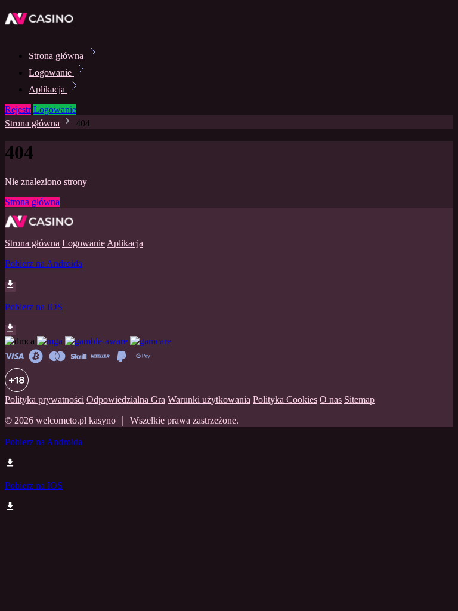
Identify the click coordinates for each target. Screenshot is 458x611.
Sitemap (359, 399)
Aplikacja (48, 89)
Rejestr (18, 109)
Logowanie (51, 72)
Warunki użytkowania (209, 399)
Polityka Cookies (285, 399)
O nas (331, 399)
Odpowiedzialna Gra (125, 399)
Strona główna (57, 56)
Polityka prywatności (44, 399)
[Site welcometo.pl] (45, 29)
